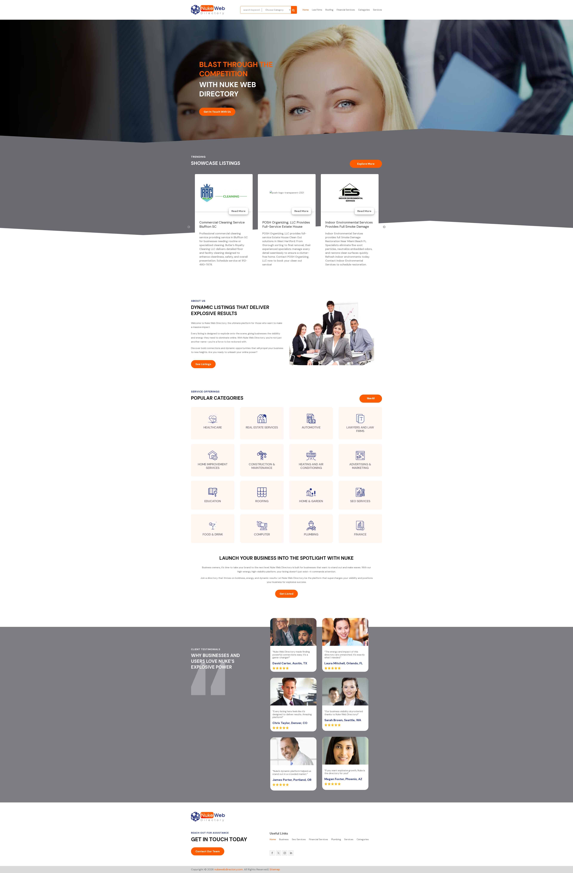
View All (371, 399)
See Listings (203, 364)
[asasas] (294, 10)
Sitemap (274, 869)
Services (377, 10)
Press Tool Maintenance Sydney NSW (217, 224)
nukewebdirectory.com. (228, 869)
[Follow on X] (278, 853)
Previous (188, 227)
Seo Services (299, 839)
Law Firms (317, 10)
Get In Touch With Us (217, 112)
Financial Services (346, 10)
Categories (364, 10)
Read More (238, 211)
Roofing (329, 10)
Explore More (366, 164)
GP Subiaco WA (274, 222)
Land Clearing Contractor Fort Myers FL (348, 224)
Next (384, 227)
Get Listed (286, 594)
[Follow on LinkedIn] (291, 853)
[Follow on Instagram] (284, 853)
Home (306, 10)
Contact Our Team (207, 851)
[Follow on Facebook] (272, 853)
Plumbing (336, 839)
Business (284, 839)
